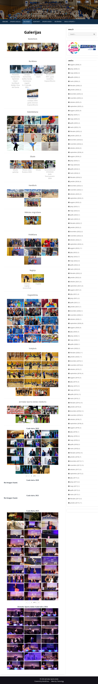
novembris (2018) (75, 415)
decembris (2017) (75, 461)
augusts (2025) (74, 110)
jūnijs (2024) (74, 161)
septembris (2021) (75, 286)
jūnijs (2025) (74, 115)
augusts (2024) (74, 156)
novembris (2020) (75, 315)
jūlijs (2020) (73, 332)
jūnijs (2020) (74, 336)
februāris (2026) (75, 85)
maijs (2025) (74, 119)
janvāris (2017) (74, 503)
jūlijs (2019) (73, 382)
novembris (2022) (75, 236)
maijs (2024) (74, 165)
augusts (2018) (74, 428)
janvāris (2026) (74, 90)
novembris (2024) (75, 144)
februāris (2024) (75, 177)
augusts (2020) (74, 327)
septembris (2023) (75, 198)
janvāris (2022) (74, 277)
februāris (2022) (75, 273)
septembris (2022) (75, 244)
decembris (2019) (75, 361)
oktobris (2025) (74, 102)
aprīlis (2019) (74, 394)
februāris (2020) (75, 353)
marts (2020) (74, 348)
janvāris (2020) (74, 357)
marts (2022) (74, 269)
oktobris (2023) (74, 194)
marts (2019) (74, 398)
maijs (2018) (74, 440)
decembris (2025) (75, 94)
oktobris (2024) (74, 148)
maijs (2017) (74, 486)
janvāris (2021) (74, 307)
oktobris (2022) (74, 240)
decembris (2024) (75, 140)
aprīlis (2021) (74, 302)
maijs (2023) (74, 211)
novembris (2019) (75, 365)
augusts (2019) (74, 378)
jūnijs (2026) (74, 69)
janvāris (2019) (74, 407)
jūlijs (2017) (73, 478)
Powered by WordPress (41, 681)
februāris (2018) (75, 453)
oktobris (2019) (74, 369)
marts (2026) (74, 81)
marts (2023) (74, 219)
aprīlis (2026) (74, 77)
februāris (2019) (75, 403)
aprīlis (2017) (74, 490)
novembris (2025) (75, 98)
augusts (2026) (74, 65)
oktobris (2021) (74, 282)
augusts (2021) (74, 290)
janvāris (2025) (74, 136)
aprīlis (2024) (74, 169)
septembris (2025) (75, 106)
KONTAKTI (36, 21)
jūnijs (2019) (74, 386)
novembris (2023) (75, 190)
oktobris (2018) (74, 419)
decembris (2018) (75, 411)
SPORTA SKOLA (15, 21)
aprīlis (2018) (74, 444)
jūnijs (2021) (74, 298)
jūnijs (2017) (74, 482)
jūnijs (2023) (74, 206)
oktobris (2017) (74, 469)
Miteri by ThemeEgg (57, 681)
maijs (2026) (74, 73)
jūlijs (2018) (73, 432)
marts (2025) (74, 127)
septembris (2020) (75, 323)
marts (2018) (74, 448)
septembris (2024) (75, 152)
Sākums (5, 21)
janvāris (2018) (74, 457)
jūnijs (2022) (74, 256)
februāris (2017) (75, 499)
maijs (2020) (74, 340)
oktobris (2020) (74, 319)
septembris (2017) (75, 473)
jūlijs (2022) (73, 252)
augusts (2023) (74, 202)
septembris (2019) (75, 373)
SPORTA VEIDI (46, 21)
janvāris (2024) (74, 181)
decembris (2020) (75, 311)
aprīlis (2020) (74, 344)
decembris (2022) (75, 231)
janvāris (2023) (74, 227)
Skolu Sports (69, 21)
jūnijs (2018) (74, 436)
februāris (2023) (75, 223)
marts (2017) (74, 494)
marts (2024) (74, 173)
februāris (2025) (75, 131)
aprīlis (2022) (74, 265)
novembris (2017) (75, 465)
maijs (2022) (74, 261)
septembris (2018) (75, 423)
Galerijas (26, 21)
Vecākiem (58, 21)
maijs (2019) (74, 390)
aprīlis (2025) (74, 123)
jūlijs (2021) (73, 294)
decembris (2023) (75, 186)
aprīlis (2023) (74, 215)
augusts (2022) (74, 248)
